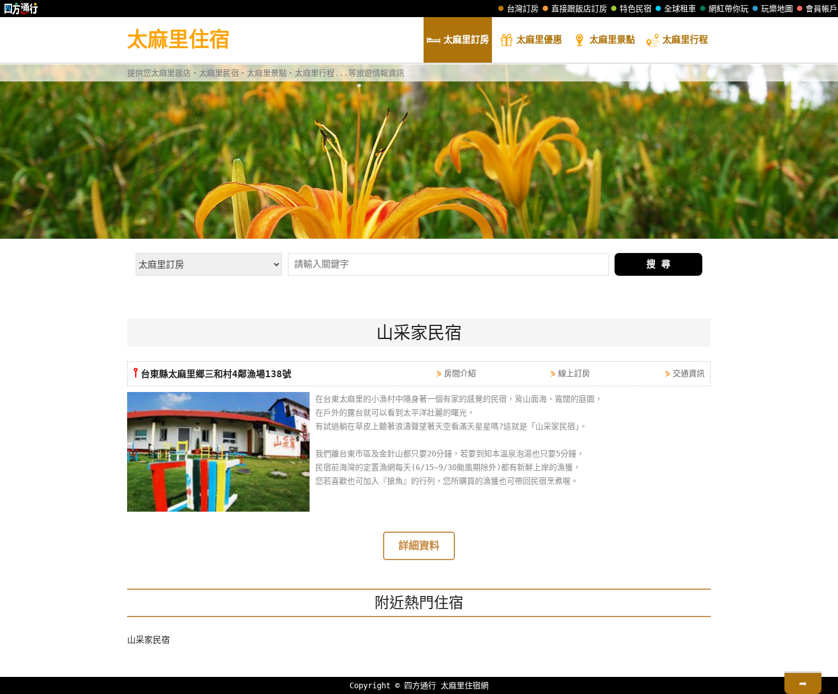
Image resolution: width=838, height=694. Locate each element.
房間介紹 (460, 373)
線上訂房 (574, 373)
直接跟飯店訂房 (579, 8)
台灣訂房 (523, 8)
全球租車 (680, 8)
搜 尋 (658, 264)
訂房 (466, 39)
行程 (685, 39)
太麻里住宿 (178, 39)
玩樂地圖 (777, 8)
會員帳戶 (821, 8)
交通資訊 (689, 373)
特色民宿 (636, 8)
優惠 (539, 39)
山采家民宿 (148, 640)
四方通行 (420, 685)
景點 (612, 39)
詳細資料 (419, 546)
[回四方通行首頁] (21, 8)
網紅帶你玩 (728, 8)
